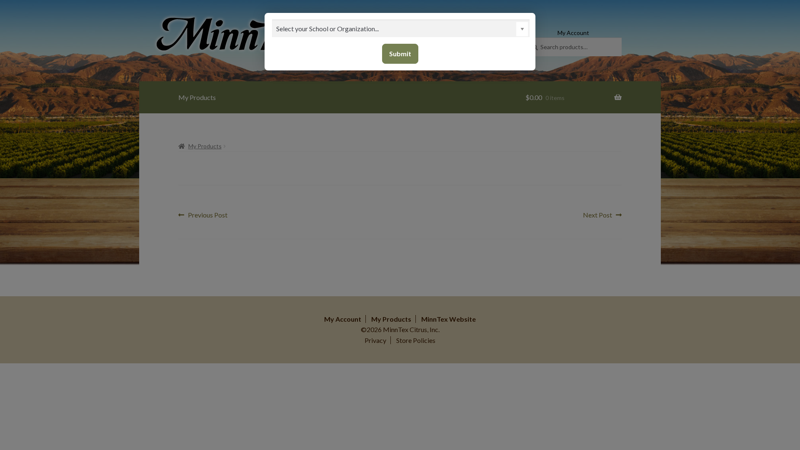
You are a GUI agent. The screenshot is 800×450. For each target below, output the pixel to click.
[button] (522, 29)
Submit (400, 54)
